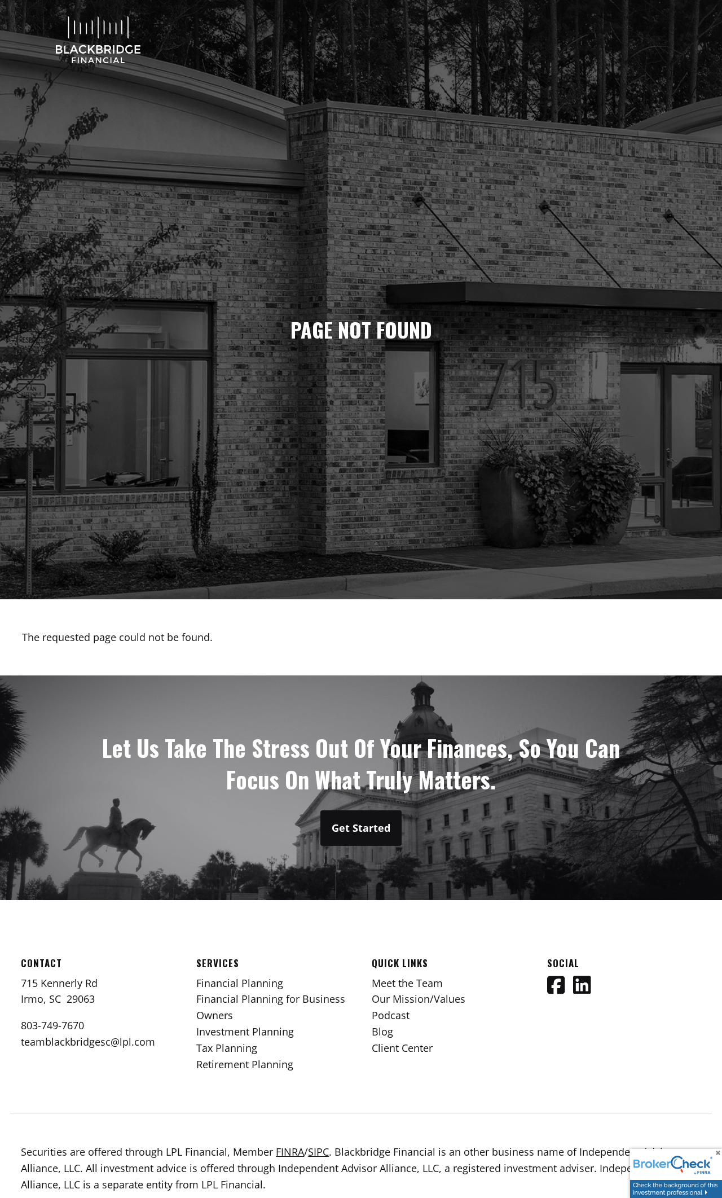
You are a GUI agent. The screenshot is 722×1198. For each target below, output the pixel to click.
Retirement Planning (244, 1064)
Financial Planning (239, 983)
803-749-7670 (52, 1025)
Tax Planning (226, 1048)
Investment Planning (245, 1031)
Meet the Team (407, 983)
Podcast (391, 1015)
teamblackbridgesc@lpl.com (88, 1041)
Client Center (402, 1048)
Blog (382, 1031)
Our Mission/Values (418, 999)
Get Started (361, 828)
